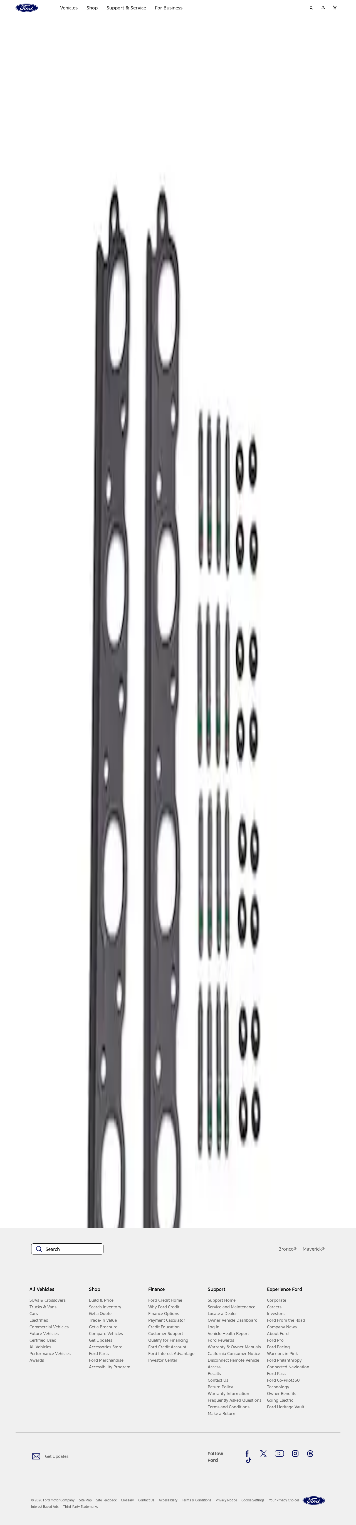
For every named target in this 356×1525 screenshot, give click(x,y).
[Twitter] (263, 1453)
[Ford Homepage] (314, 1501)
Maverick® (314, 1249)
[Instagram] (295, 1453)
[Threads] (310, 1453)
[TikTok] (248, 1460)
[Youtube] (279, 1453)
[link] (85, 1500)
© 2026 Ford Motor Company (53, 1500)
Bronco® (287, 1249)
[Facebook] (248, 1453)
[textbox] (67, 1249)
